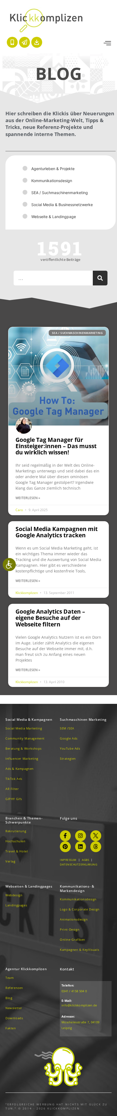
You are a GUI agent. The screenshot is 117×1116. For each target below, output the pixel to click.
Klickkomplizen (27, 592)
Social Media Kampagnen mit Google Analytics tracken (57, 532)
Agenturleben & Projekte (53, 168)
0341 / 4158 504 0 (74, 991)
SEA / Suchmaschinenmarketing (59, 192)
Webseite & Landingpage (53, 216)
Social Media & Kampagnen (29, 719)
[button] (107, 43)
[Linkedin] (80, 846)
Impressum (68, 860)
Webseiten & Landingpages (29, 886)
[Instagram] (80, 835)
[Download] (36, 42)
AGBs (85, 860)
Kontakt (67, 969)
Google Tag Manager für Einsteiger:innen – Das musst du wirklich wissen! (56, 446)
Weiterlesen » (28, 498)
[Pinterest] (65, 846)
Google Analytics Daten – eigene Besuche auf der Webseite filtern (50, 618)
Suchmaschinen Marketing (83, 719)
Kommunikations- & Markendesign (77, 888)
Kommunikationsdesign (51, 180)
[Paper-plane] (24, 42)
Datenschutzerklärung (78, 864)
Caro (20, 510)
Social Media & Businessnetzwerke (62, 204)
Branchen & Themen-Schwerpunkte (24, 820)
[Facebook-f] (65, 835)
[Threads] (95, 846)
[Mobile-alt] (12, 42)
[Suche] (100, 278)
